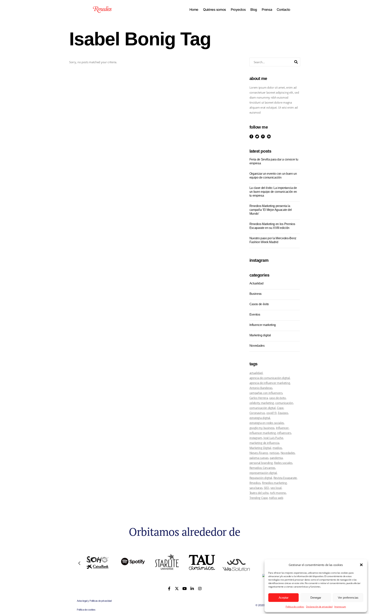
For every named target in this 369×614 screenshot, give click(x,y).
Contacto (283, 10)
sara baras (256, 488)
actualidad (256, 373)
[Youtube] (184, 589)
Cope (280, 408)
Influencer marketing (262, 325)
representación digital (263, 473)
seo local (275, 488)
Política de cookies (295, 606)
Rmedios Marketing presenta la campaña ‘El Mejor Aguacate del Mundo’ (270, 209)
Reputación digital (260, 478)
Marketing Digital (260, 448)
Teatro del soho (259, 493)
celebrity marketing (261, 403)
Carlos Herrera (258, 398)
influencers (284, 433)
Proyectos (238, 10)
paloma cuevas (258, 458)
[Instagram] (200, 589)
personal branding (261, 463)
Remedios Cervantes (262, 468)
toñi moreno (278, 493)
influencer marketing (262, 433)
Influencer (282, 428)
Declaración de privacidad (319, 606)
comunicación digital (262, 408)
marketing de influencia (264, 443)
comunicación (284, 403)
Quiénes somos (214, 10)
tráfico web (276, 498)
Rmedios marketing (274, 483)
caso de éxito (277, 398)
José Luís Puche (273, 438)
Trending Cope (258, 498)
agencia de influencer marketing (269, 383)
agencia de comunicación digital (269, 378)
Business (255, 293)
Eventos (254, 314)
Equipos (283, 413)
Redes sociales (283, 463)
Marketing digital (260, 335)
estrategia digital (259, 418)
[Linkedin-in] (192, 589)
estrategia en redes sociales (266, 423)
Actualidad (256, 283)
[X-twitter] (177, 589)
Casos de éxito (259, 304)
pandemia (276, 458)
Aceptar (283, 597)
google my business (262, 428)
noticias (274, 453)
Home (193, 10)
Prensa (267, 10)
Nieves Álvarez (258, 453)
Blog (253, 10)
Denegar (315, 597)
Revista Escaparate (285, 478)
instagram (255, 438)
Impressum (340, 606)
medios (277, 448)
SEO (266, 488)
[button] (361, 565)
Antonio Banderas (260, 388)
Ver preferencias (348, 597)
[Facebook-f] (169, 589)
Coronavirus (257, 413)
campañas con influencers (266, 393)
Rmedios (255, 483)
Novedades (257, 345)
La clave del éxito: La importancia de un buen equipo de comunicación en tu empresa (273, 191)
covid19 (271, 413)
